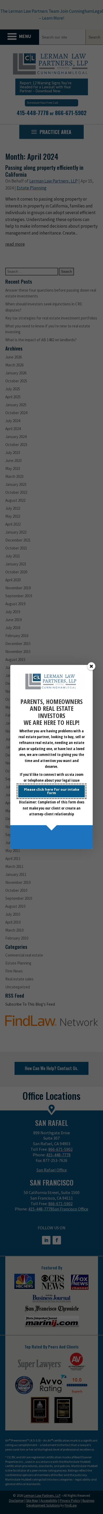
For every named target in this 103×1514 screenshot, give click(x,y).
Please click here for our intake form (51, 791)
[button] (91, 666)
